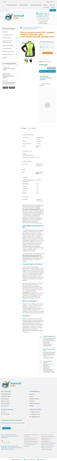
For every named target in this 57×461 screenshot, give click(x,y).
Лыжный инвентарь (8, 51)
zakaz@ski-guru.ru (43, 13)
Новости (12, 87)
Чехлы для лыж (5, 406)
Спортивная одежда (8, 54)
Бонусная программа (35, 5)
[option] (26, 60)
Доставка (46, 7)
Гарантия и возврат (12, 5)
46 (44, 47)
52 (53, 47)
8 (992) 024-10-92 (43, 17)
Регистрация (6, 414)
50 (50, 47)
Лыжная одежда (7, 48)
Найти (52, 10)
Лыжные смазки (7, 38)
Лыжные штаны (5, 401)
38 (47, 44)
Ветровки (5, 32)
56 (44, 49)
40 (50, 44)
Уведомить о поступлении (48, 71)
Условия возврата (34, 398)
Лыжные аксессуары (8, 45)
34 (41, 44)
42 (53, 44)
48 (47, 47)
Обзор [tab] (24, 128)
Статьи (5, 87)
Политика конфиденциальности (9, 436)
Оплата (53, 7)
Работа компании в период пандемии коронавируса (9, 83)
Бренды (5, 57)
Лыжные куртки (5, 398)
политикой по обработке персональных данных (48, 444)
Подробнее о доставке (48, 357)
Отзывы (45, 5)
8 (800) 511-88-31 (43, 15)
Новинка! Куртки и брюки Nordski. (9, 69)
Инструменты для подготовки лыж (7, 41)
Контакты (52, 5)
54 (41, 49)
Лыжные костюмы (5, 396)
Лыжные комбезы (5, 403)
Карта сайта (4, 437)
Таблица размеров (47, 53)
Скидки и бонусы (23, 5)
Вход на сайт (52, 1)
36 (44, 44)
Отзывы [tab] (33, 128)
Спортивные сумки (7, 34)
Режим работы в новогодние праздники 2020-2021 (8, 76)
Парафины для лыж (6, 394)
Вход (4, 412)
